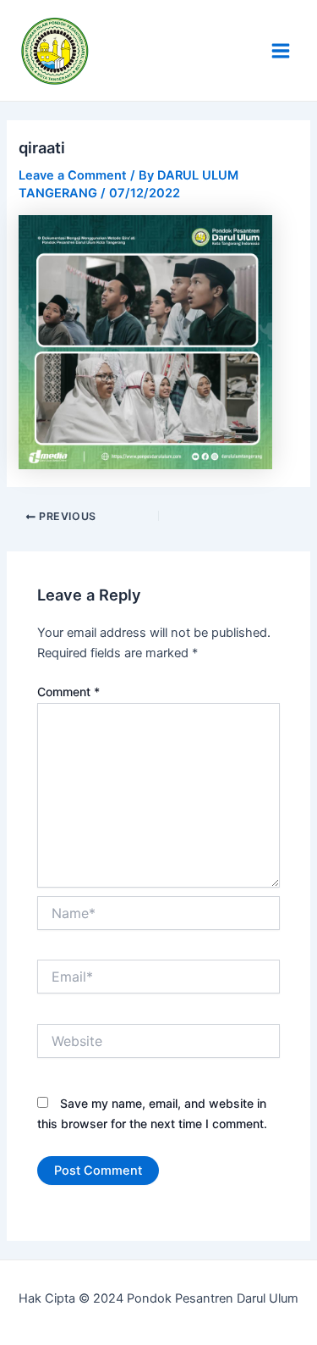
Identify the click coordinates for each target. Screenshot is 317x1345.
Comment (68, 691)
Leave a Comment (73, 175)
